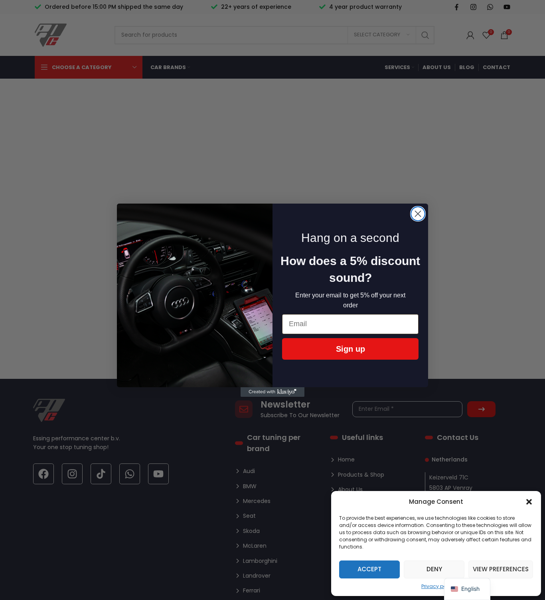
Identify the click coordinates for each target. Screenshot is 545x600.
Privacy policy (438, 586)
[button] (529, 502)
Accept (369, 569)
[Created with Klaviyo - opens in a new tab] (272, 392)
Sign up (350, 349)
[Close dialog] (418, 214)
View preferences (501, 569)
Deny (434, 569)
